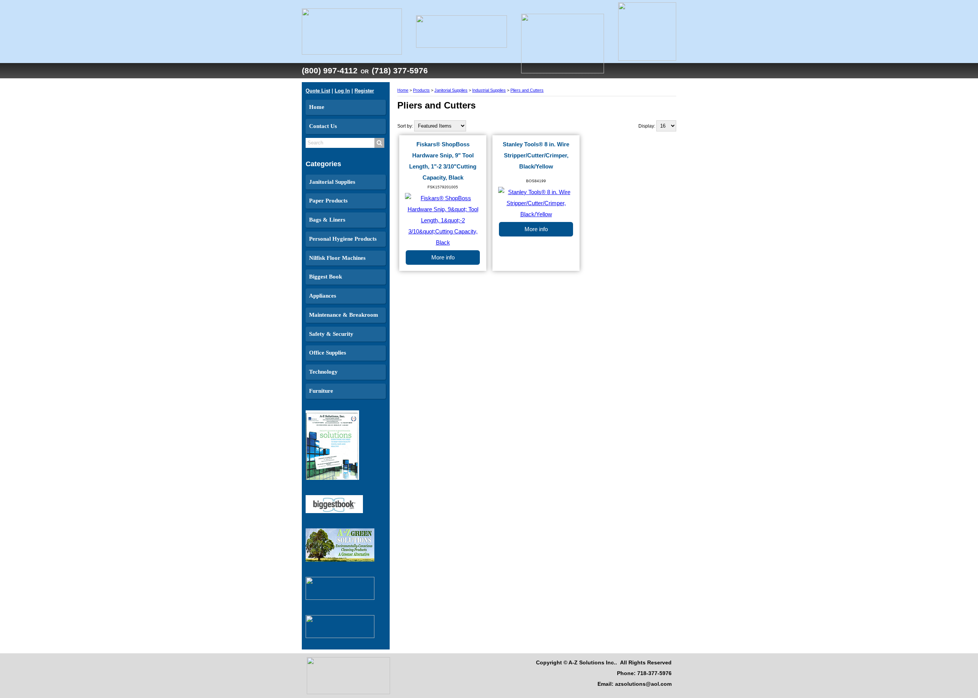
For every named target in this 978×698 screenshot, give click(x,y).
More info (443, 257)
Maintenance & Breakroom (343, 315)
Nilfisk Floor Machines (337, 258)
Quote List (318, 91)
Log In (342, 91)
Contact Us (323, 126)
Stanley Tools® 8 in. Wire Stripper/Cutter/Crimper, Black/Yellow (536, 155)
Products (421, 90)
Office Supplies (327, 353)
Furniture (321, 391)
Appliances (322, 296)
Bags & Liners (327, 220)
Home (316, 107)
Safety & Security (331, 334)
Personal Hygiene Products (343, 239)
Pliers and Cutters (527, 90)
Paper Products (328, 201)
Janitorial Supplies (332, 182)
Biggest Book (325, 277)
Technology (323, 372)
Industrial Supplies (489, 90)
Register (364, 91)
